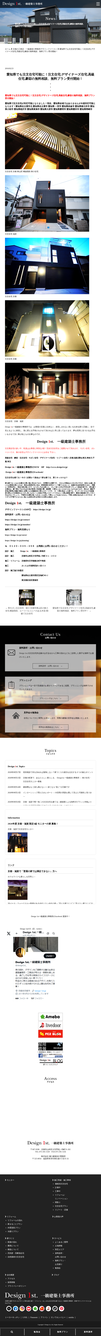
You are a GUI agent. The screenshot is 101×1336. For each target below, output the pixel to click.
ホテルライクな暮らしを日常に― (21, 877)
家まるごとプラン (15, 1224)
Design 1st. (23, 653)
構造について (13, 1249)
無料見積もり (25, 529)
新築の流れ (12, 1242)
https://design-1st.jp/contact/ (17, 519)
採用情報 (11, 1282)
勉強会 (37, 1332)
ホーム (8, 49)
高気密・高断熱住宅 (16, 1253)
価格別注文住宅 (61, 1184)
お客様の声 (58, 1217)
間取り (57, 1202)
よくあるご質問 (61, 1242)
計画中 (57, 1188)
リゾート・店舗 (61, 1210)
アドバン (45, 1317)
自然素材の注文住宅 (16, 1257)
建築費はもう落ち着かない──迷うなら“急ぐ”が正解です (46, 787)
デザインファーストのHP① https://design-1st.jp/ (29, 509)
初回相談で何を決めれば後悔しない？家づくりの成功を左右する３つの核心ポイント (58, 772)
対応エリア (59, 1249)
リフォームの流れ (15, 1220)
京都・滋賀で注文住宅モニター (21, 829)
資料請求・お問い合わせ (50, 666)
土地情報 (58, 1246)
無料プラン (62, 1332)
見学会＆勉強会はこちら (50, 727)
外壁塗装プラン (14, 1228)
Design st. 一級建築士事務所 (61, 441)
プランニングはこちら (50, 698)
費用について (13, 1246)
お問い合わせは (24, 514)
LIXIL (25, 1317)
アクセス (11, 1279)
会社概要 (10, 1275)
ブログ (56, 1275)
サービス (58, 1238)
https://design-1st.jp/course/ (17, 535)
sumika (71, 1317)
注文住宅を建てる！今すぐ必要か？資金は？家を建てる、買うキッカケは (35, 478)
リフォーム (11, 1217)
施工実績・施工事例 (62, 1180)
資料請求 (88, 1332)
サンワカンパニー (58, 1317)
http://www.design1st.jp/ (57, 467)
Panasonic (34, 1317)
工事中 (57, 1191)
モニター (10, 1180)
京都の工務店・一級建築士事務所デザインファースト (35, 49)
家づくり (10, 1238)
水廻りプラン (13, 1231)
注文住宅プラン (61, 1206)
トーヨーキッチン (12, 1317)
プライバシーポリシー (17, 1286)
